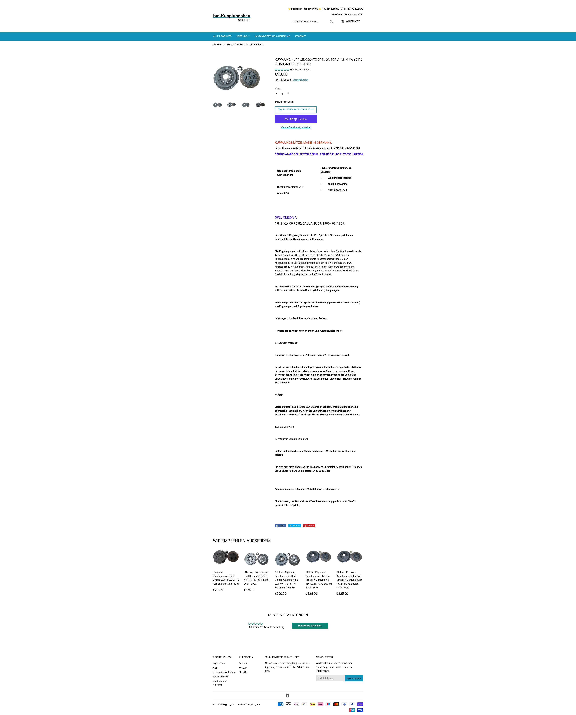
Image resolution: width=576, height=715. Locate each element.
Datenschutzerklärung (224, 672)
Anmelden (337, 14)
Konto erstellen (355, 14)
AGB (215, 667)
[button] (282, 69)
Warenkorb (352, 21)
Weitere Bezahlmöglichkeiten (296, 127)
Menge (278, 88)
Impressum (219, 663)
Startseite (217, 44)
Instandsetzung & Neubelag (272, 36)
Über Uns (242, 36)
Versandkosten (300, 79)
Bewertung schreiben (309, 625)
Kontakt (300, 36)
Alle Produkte (222, 36)
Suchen (243, 663)
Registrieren (354, 678)
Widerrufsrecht (220, 676)
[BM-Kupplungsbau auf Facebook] (287, 695)
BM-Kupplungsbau (227, 704)
